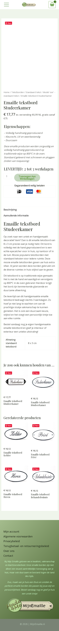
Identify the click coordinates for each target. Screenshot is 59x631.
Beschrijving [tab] (10, 209)
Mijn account (11, 531)
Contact (8, 555)
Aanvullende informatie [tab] (16, 215)
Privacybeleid (11, 541)
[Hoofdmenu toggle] (6, 4)
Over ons (8, 551)
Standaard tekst (33, 92)
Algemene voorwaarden (18, 536)
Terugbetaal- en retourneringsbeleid (26, 546)
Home (6, 92)
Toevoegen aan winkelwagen (27, 177)
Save (9, 23)
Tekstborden (17, 92)
